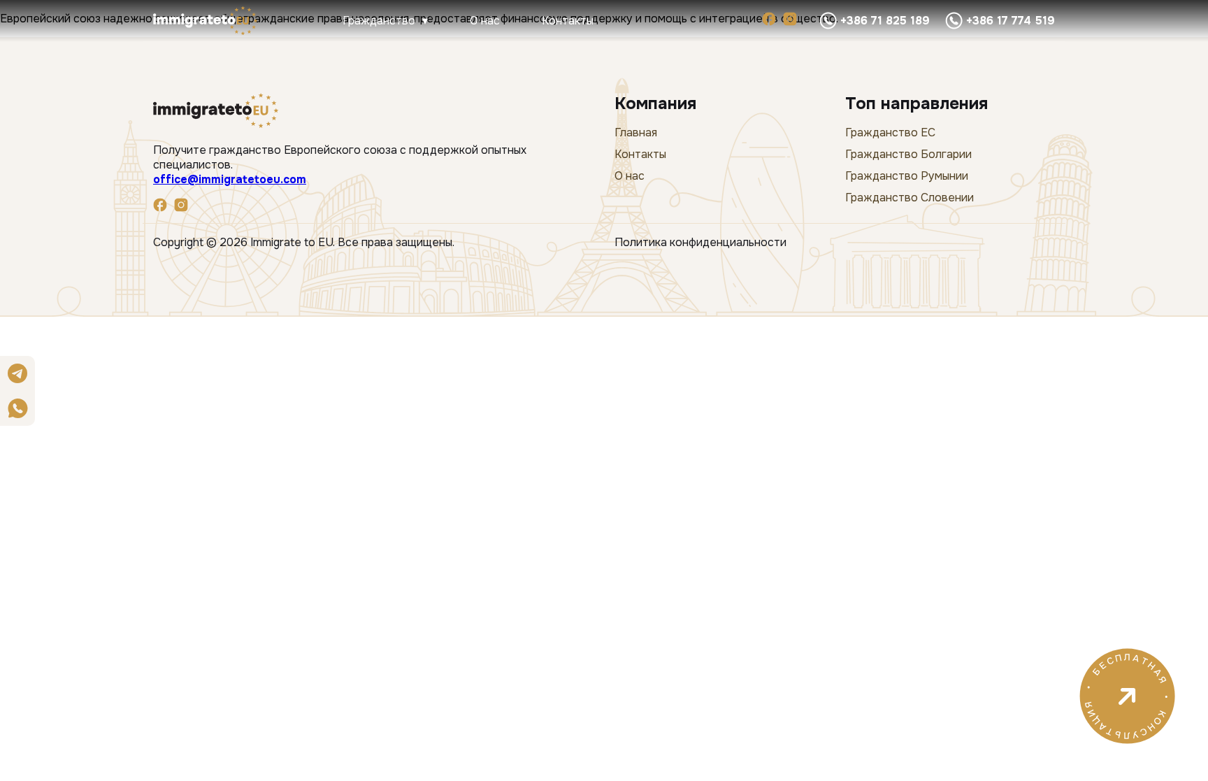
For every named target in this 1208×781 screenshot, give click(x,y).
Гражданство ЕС (890, 132)
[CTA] (1127, 759)
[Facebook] (769, 20)
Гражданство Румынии (906, 176)
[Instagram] (790, 20)
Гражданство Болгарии (908, 154)
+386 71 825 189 (885, 20)
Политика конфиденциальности (700, 242)
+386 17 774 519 (1010, 20)
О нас (485, 20)
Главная (635, 132)
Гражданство (379, 20)
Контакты (568, 20)
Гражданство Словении (909, 197)
